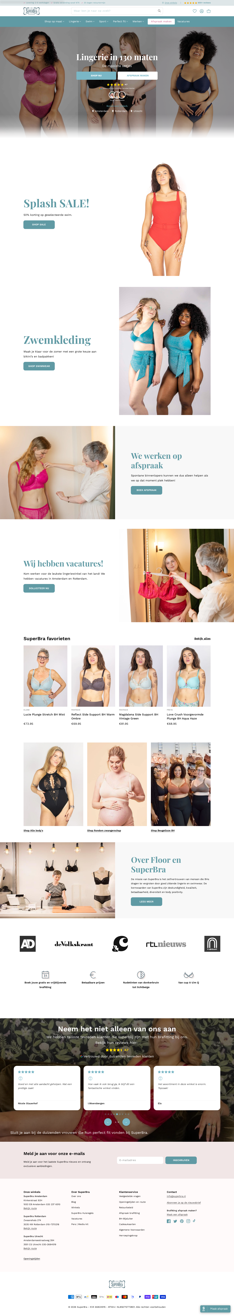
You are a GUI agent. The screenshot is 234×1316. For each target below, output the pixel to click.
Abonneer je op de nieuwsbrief (184, 1202)
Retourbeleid (126, 1207)
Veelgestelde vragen (130, 1196)
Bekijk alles (202, 638)
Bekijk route (30, 1208)
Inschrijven (181, 1160)
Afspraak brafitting (129, 1213)
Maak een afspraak (177, 1214)
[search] (117, 10)
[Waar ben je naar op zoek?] (159, 10)
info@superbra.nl (176, 1196)
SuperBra (82, 1307)
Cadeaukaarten (127, 1224)
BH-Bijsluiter (126, 1218)
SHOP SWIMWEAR (39, 366)
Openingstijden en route (132, 1202)
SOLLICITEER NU (39, 588)
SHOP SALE (39, 224)
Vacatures (76, 1218)
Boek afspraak (146, 490)
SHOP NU (96, 75)
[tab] (105, 1114)
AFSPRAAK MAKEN (138, 75)
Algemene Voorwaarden (132, 1229)
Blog (73, 1202)
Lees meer (146, 901)
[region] (117, 1087)
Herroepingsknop (128, 1235)
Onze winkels (171, 3)
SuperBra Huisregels (82, 1213)
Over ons (76, 1196)
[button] (207, 11)
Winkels (75, 1207)
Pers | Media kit (79, 1224)
